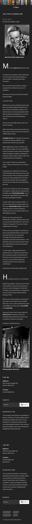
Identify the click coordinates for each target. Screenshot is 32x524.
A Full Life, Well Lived (10, 22)
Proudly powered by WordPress (12, 519)
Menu (17, 7)
